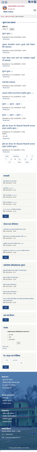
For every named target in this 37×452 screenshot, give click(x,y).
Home (2, 16)
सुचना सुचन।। (7, 34)
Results (5, 348)
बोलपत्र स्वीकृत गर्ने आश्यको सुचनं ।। (11, 277)
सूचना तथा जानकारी (10, 16)
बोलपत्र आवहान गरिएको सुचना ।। (10, 291)
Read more (6, 39)
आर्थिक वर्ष (4, 26)
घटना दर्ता (5, 398)
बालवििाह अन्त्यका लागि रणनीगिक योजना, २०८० (13, 243)
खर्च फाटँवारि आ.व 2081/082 (10, 181)
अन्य (6, 216)
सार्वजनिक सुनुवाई (7, 419)
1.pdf (5, 136)
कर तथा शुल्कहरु (7, 388)
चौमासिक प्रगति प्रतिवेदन (9, 416)
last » (27, 162)
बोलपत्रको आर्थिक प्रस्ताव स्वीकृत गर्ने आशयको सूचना (14, 270)
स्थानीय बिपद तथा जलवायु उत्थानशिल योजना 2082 (14, 229)
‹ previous (16, 156)
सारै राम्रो (11, 334)
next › (19, 162)
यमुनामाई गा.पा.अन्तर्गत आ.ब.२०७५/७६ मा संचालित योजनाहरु (16, 250)
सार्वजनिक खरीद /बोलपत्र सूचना (11, 382)
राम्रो (10, 337)
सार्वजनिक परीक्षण (7, 421)
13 (9, 162)
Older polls (5, 346)
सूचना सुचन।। (7, 71)
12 (31, 159)
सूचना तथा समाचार (7, 380)
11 (25, 159)
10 (19, 159)
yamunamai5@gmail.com (13, 437)
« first (6, 156)
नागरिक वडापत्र (6, 403)
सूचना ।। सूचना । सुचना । (12, 104)
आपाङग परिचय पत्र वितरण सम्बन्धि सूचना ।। (18, 93)
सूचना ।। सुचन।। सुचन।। (12, 115)
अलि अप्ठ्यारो (12, 339)
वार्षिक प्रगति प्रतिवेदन (8, 413)
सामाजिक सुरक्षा (6, 400)
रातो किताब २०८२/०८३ (8, 188)
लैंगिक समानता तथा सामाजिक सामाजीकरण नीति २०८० (14, 236)
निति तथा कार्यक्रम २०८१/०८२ (10, 202)
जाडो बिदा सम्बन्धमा (8, 82)
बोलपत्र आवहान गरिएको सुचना (9, 284)
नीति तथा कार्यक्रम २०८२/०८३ (10, 195)
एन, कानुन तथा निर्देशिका (9, 385)
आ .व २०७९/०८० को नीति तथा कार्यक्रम (12, 209)
